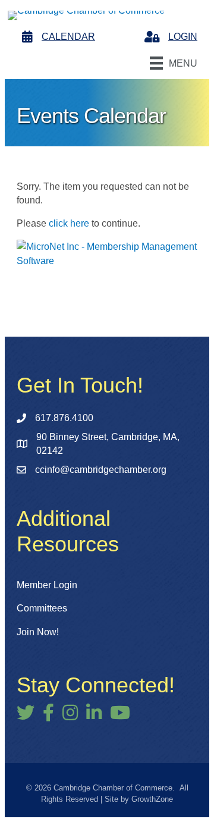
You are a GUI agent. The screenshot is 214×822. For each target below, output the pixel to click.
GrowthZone (152, 799)
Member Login (47, 585)
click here (69, 223)
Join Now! (38, 632)
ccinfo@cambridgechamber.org (100, 470)
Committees (42, 608)
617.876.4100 (64, 418)
